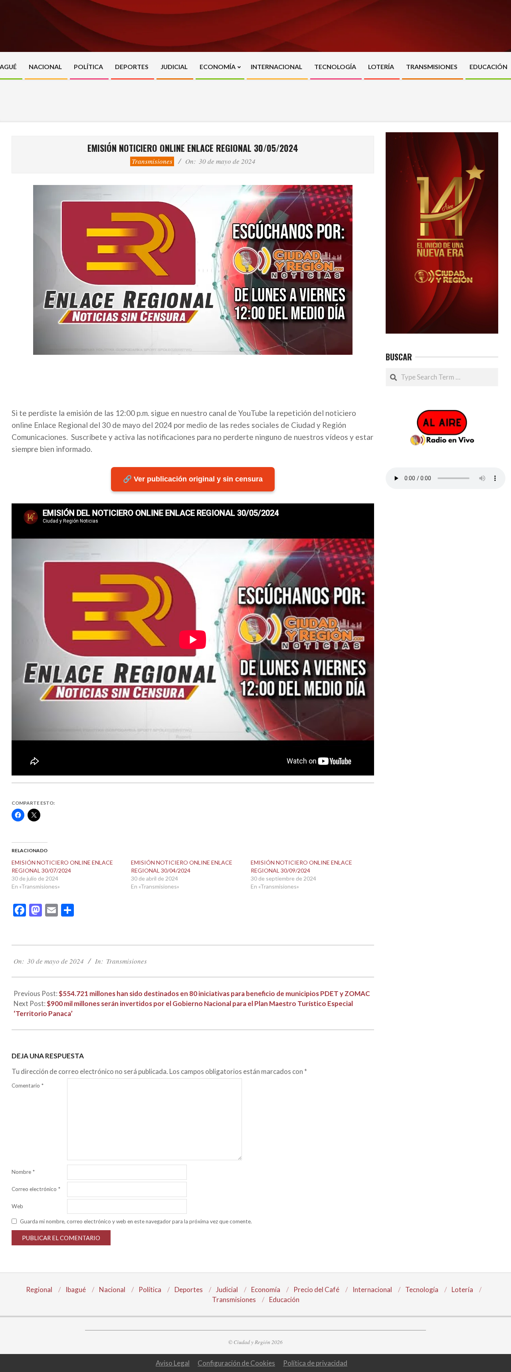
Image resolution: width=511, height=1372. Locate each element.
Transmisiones (152, 161)
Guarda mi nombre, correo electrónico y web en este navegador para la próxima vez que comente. (136, 1221)
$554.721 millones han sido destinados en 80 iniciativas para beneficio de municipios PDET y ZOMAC (214, 993)
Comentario (28, 1085)
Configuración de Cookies (236, 1363)
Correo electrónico (36, 1189)
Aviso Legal (173, 1363)
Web (17, 1206)
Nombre (23, 1172)
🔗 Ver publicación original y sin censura (193, 479)
